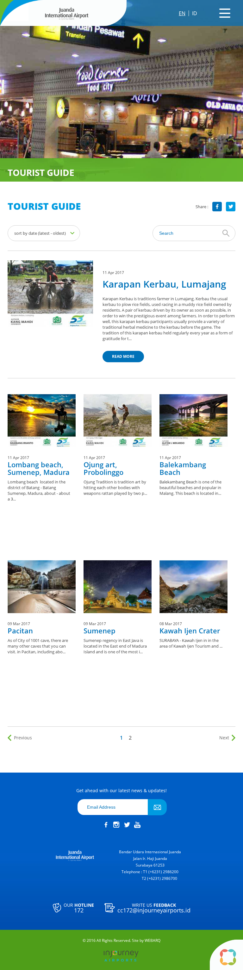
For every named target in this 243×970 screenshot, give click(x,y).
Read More (123, 356)
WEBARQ (152, 940)
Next (224, 738)
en (182, 13)
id (194, 13)
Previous (23, 738)
